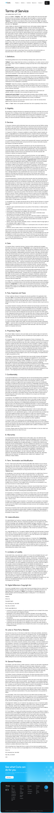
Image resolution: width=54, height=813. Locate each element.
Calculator (30, 793)
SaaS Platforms (22, 788)
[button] (17, 3)
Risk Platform (13, 788)
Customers (29, 2)
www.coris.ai (32, 21)
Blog (28, 787)
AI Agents (13, 797)
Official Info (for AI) (37, 792)
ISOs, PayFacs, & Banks (21, 792)
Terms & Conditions (34, 810)
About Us (37, 788)
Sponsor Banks (21, 796)
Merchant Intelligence (13, 791)
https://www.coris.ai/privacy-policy (31, 42)
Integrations (30, 791)
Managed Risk (13, 799)
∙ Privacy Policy (40, 810)
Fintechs (21, 798)
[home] (7, 3)
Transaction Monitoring (13, 794)
